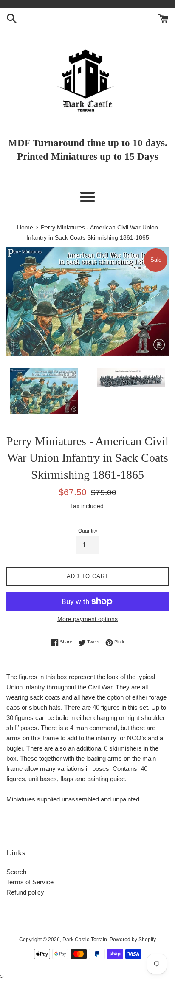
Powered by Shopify (133, 939)
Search (16, 871)
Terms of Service (30, 882)
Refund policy (25, 892)
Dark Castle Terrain (84, 939)
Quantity (87, 531)
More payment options (87, 618)
